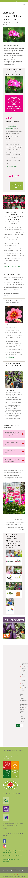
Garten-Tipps (5, 22)
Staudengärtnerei (18, 855)
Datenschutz (12, 859)
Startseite (13, 869)
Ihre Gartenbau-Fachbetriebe (10, 870)
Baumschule (5, 850)
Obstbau (11, 855)
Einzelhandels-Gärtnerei (8, 852)
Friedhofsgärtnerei (7, 854)
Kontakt (21, 870)
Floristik (16, 852)
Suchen (18, 725)
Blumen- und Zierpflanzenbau (16, 850)
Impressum (5, 859)
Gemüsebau (6, 855)
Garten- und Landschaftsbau (18, 854)
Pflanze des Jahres (13, 22)
